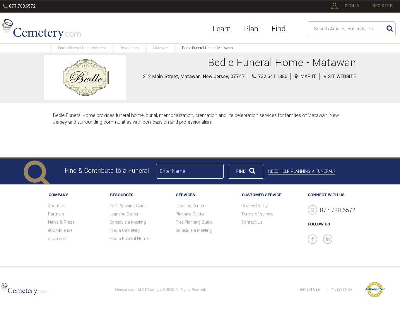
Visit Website (340, 76)
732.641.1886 (272, 76)
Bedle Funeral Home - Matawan (207, 48)
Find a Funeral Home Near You (82, 48)
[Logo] (41, 30)
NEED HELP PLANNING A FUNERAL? (301, 171)
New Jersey (129, 48)
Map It (308, 76)
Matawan (160, 48)
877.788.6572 (22, 6)
